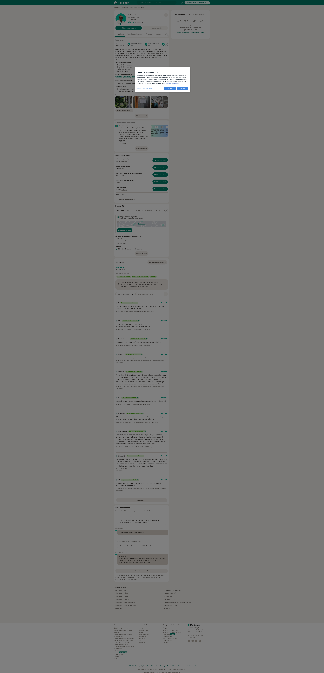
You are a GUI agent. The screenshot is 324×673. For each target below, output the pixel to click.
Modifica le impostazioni (144, 89)
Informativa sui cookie (172, 83)
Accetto (182, 88)
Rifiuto (170, 88)
